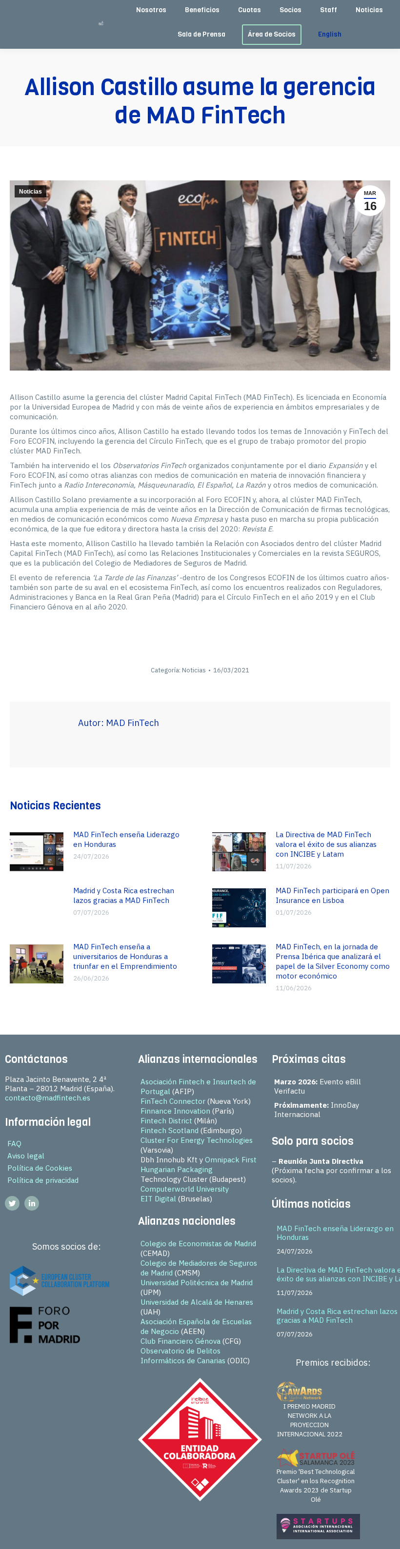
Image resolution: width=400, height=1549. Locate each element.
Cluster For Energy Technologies (196, 1140)
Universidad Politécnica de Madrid (196, 1282)
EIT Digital (158, 1198)
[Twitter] (12, 1203)
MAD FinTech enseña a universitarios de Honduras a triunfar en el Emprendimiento (125, 956)
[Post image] (36, 851)
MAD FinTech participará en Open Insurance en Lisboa (332, 895)
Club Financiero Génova (180, 1341)
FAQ (14, 1143)
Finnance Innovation (175, 1111)
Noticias (30, 191)
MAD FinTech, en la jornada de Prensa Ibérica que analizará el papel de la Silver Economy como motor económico (333, 961)
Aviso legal (25, 1155)
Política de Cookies (39, 1168)
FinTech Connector (172, 1101)
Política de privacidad (43, 1180)
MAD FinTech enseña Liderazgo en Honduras (126, 839)
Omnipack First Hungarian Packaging (198, 1164)
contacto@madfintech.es (47, 1097)
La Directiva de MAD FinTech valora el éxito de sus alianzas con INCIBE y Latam (326, 844)
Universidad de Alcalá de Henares (196, 1302)
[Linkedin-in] (31, 1203)
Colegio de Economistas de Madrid (198, 1243)
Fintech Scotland (169, 1130)
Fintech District (166, 1120)
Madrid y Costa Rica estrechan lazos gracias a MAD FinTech (123, 895)
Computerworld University (184, 1189)
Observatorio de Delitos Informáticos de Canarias (182, 1355)
